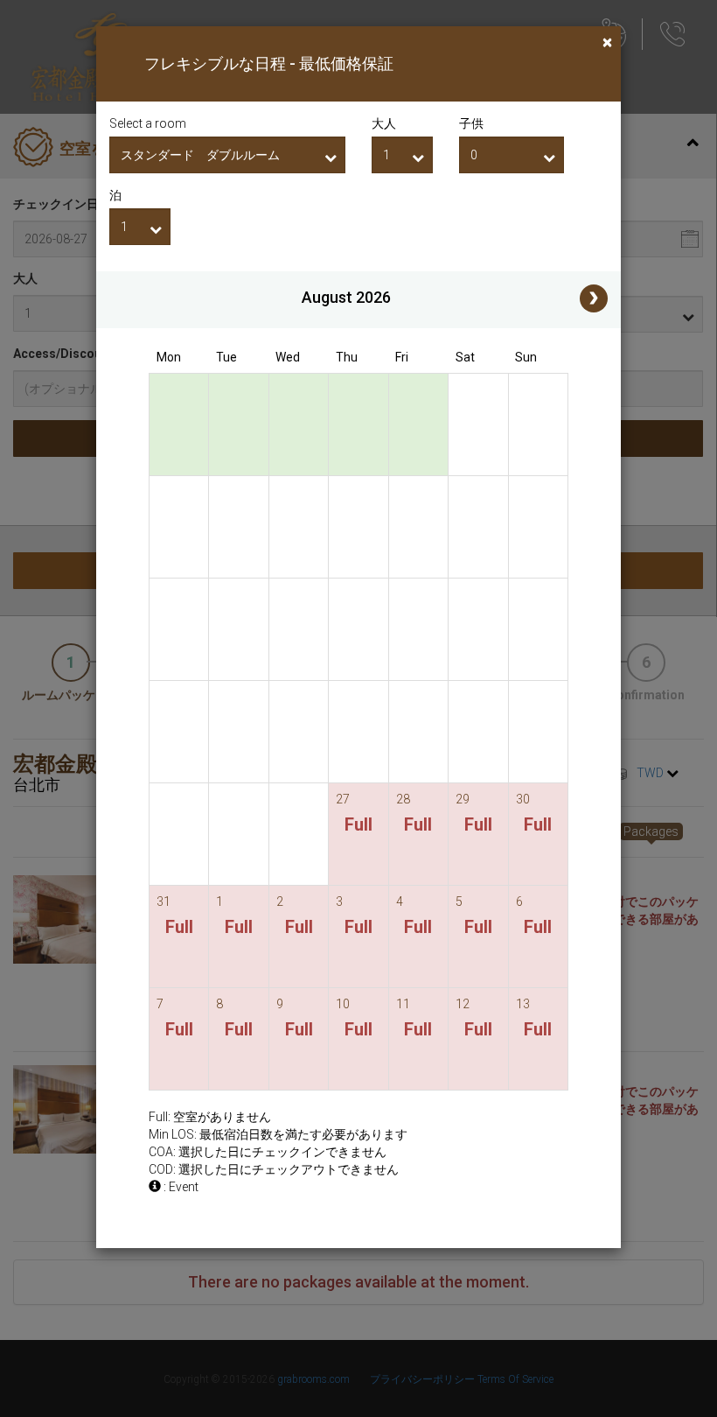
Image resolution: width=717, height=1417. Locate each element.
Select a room (147, 123)
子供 (471, 123)
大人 (384, 123)
